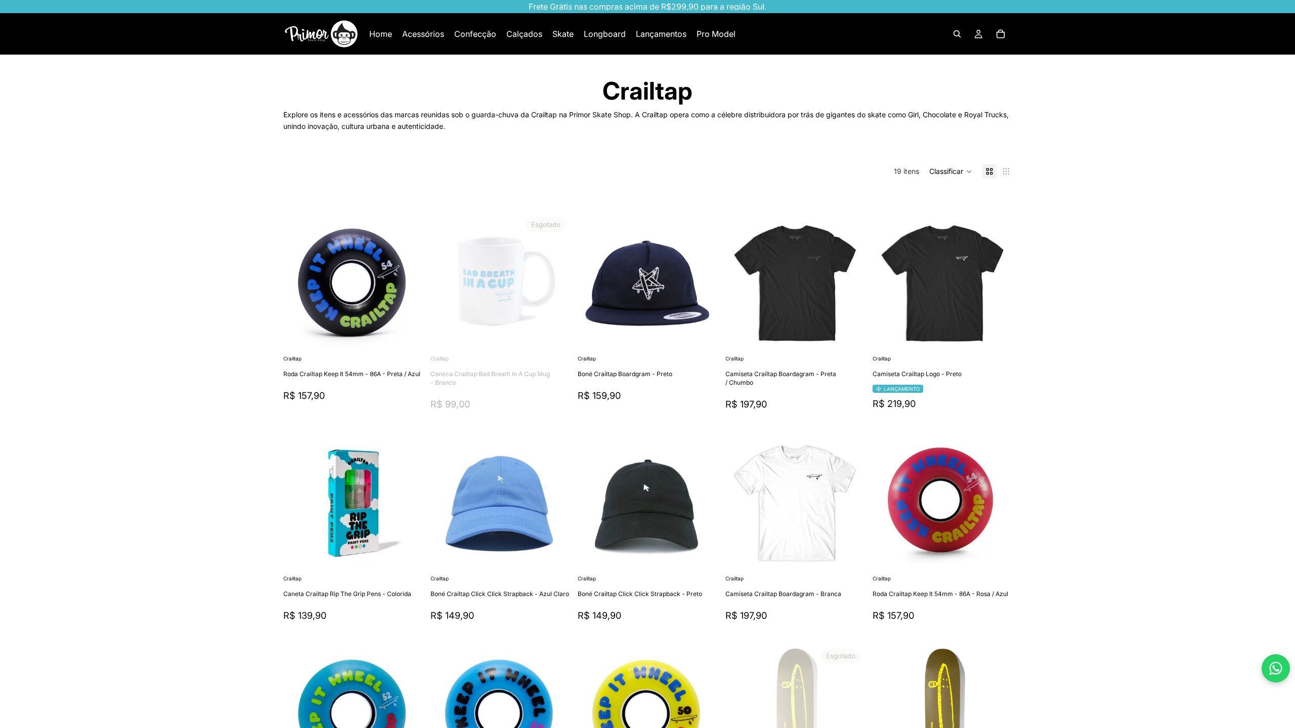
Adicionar (415, 337)
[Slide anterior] (298, 283)
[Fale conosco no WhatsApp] (1276, 668)
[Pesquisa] (957, 34)
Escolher (857, 337)
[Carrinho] (1000, 34)
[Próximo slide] (407, 283)
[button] (950, 171)
